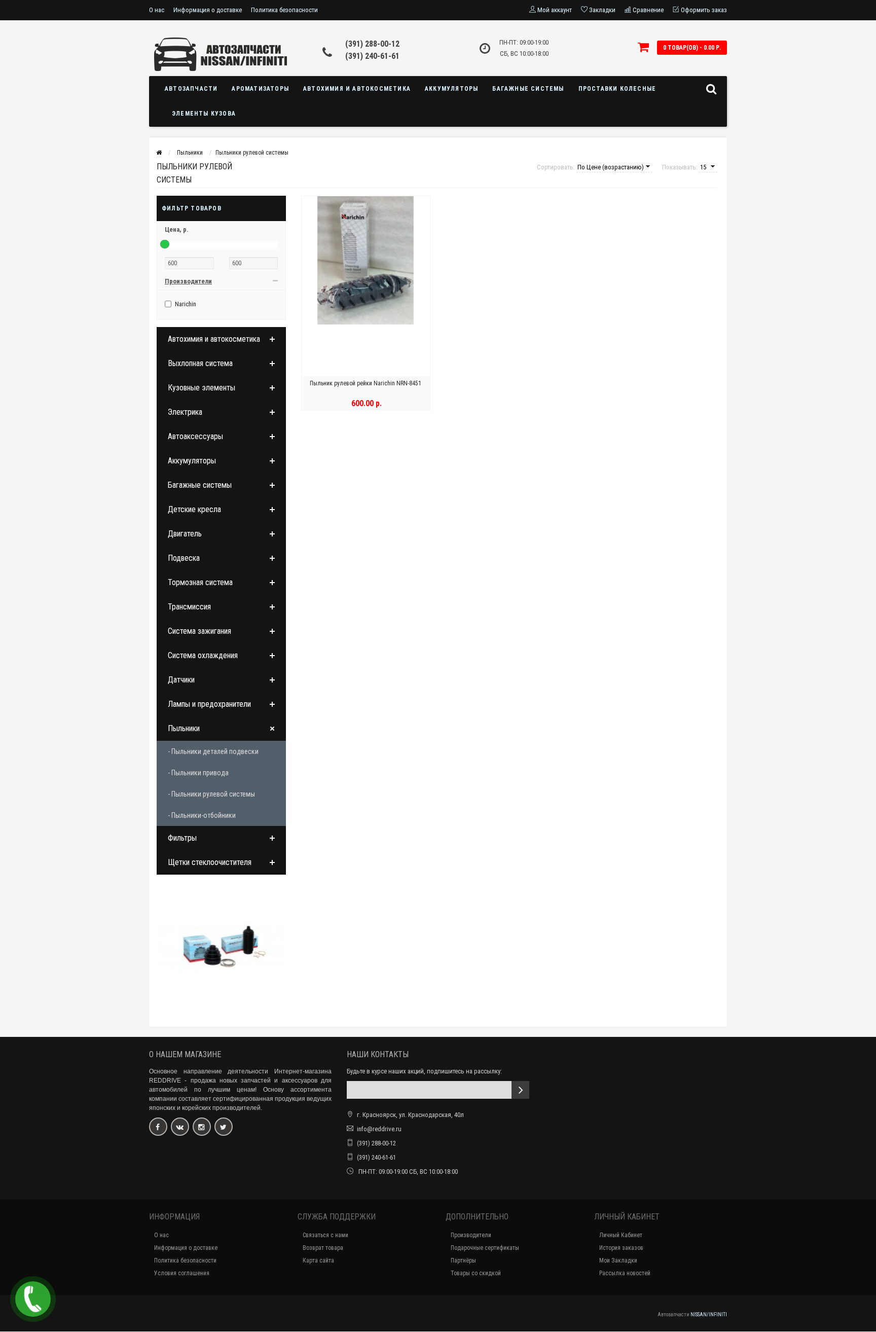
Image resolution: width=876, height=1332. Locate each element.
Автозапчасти (191, 88)
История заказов (621, 1247)
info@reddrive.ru (379, 1129)
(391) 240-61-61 (372, 56)
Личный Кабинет (620, 1235)
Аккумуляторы (451, 88)
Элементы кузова (204, 113)
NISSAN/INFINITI (708, 1314)
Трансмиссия (189, 606)
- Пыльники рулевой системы (211, 794)
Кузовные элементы (201, 387)
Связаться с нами (325, 1235)
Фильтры (182, 838)
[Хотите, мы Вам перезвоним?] (33, 1299)
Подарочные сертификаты (485, 1247)
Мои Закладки (618, 1260)
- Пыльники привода (198, 773)
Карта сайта (318, 1260)
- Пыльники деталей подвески (213, 751)
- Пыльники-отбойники (202, 815)
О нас (156, 10)
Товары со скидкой (476, 1273)
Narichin (185, 304)
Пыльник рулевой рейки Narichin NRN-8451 (365, 383)
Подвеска (184, 558)
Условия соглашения (181, 1273)
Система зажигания (199, 631)
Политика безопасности (284, 10)
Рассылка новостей (624, 1273)
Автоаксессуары (195, 436)
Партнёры (463, 1260)
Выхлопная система (200, 363)
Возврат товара (323, 1247)
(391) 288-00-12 (372, 44)
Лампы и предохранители (209, 704)
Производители (471, 1235)
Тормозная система (200, 582)
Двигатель (185, 533)
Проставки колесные (617, 88)
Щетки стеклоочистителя (209, 862)
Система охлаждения (203, 655)
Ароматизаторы (260, 88)
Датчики (181, 680)
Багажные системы (528, 88)
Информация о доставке (207, 10)
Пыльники (184, 728)
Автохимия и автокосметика (357, 88)
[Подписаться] (520, 1090)
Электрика (185, 412)
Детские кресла (194, 509)
